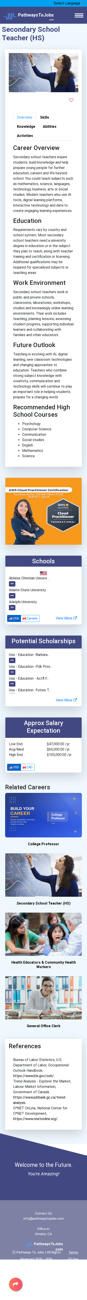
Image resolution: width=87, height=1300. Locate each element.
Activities (25, 136)
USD (15, 767)
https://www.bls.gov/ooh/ (33, 1076)
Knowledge (26, 126)
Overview (24, 117)
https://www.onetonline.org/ (35, 1119)
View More (64, 618)
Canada (31, 618)
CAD (29, 767)
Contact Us (43, 1213)
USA (15, 618)
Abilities (49, 126)
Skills (44, 117)
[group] (23, 618)
